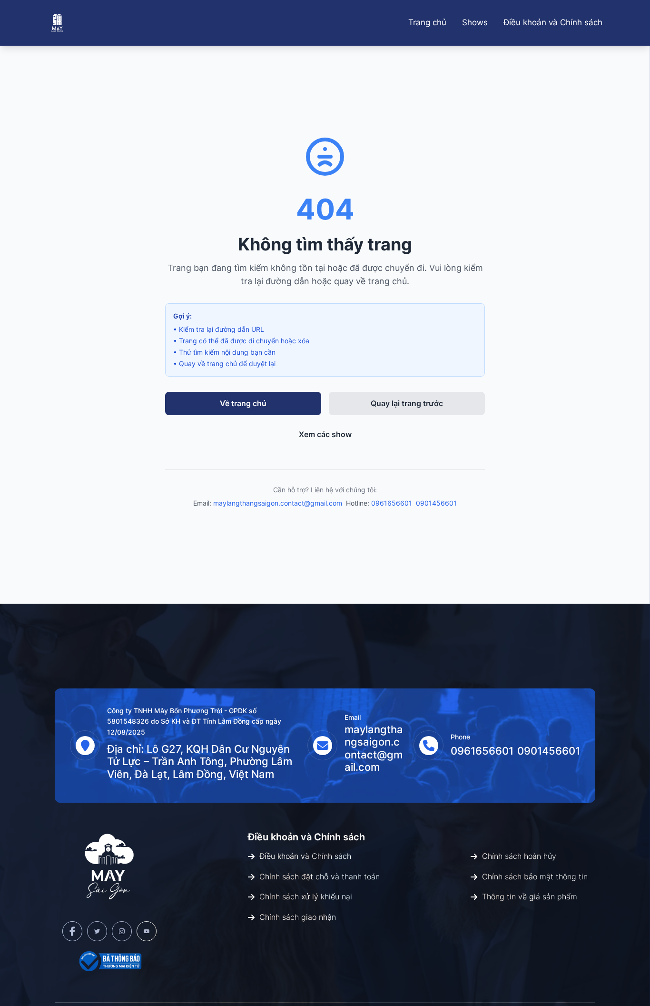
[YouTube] (147, 931)
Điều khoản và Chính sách (552, 22)
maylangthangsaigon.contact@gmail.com (277, 503)
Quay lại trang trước (407, 403)
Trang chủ (427, 22)
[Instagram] (122, 931)
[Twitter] (97, 931)
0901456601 (436, 503)
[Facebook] (72, 931)
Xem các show (325, 434)
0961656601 (391, 503)
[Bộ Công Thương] (109, 961)
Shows (475, 22)
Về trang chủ (243, 403)
